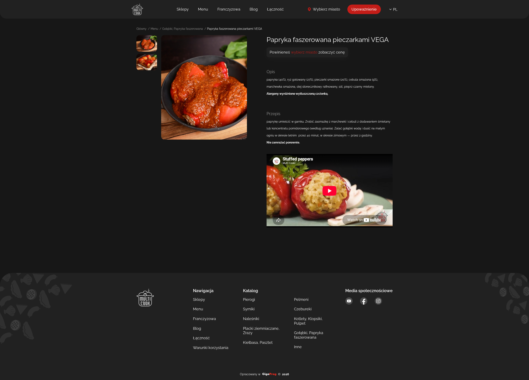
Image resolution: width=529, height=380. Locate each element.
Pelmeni (301, 299)
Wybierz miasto (326, 9)
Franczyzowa (228, 9)
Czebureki (303, 309)
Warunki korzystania (210, 347)
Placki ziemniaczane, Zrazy (261, 330)
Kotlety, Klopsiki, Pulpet (308, 321)
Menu (203, 9)
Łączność (275, 9)
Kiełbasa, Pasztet (258, 342)
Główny (141, 28)
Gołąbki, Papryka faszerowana (182, 28)
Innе (298, 347)
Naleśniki (251, 319)
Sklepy (183, 9)
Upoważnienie (364, 9)
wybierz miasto (304, 52)
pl (395, 9)
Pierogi (249, 299)
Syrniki (249, 309)
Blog (254, 9)
